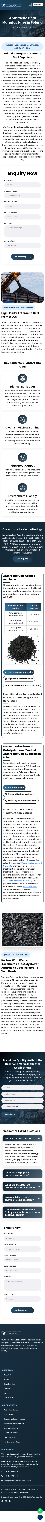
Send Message (21, 257)
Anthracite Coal (10, 1414)
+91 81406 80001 (11, 1471)
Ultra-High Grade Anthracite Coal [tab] (23, 685)
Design (4, 1497)
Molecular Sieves (10, 1433)
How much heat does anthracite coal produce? (19, 1198)
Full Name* (8, 180)
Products (7, 1379)
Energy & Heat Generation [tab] (20, 794)
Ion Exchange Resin (11, 1442)
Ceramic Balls (9, 1437)
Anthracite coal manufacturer (17, 881)
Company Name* (11, 191)
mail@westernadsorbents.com (17, 1480)
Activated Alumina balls (13, 1423)
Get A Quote (22, 559)
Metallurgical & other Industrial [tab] (22, 800)
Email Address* (10, 212)
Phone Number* (10, 202)
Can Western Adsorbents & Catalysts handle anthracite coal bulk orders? (21, 1212)
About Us (7, 1375)
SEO (24, 1497)
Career (6, 1388)
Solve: (8, 241)
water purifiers (30, 886)
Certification (9, 1384)
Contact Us (8, 1398)
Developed (13, 1497)
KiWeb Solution (36, 1497)
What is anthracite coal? (19, 1138)
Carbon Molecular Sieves (14, 1419)
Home (13, 27)
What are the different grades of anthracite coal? (20, 1186)
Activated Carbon (11, 1410)
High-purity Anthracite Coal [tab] (20, 678)
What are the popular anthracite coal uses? (17, 1174)
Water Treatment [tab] (16, 787)
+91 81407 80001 (11, 1476)
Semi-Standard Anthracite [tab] (20, 672)
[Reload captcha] (14, 241)
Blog (5, 1393)
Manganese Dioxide (12, 1428)
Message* (8, 223)
